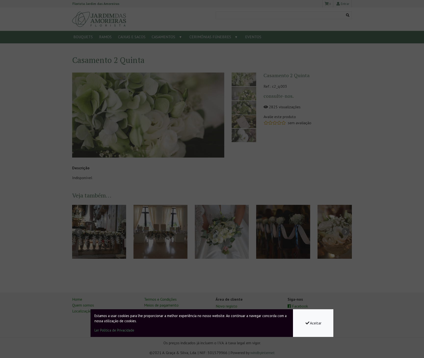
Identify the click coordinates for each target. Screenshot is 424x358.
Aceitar (315, 323)
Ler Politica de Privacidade (114, 330)
